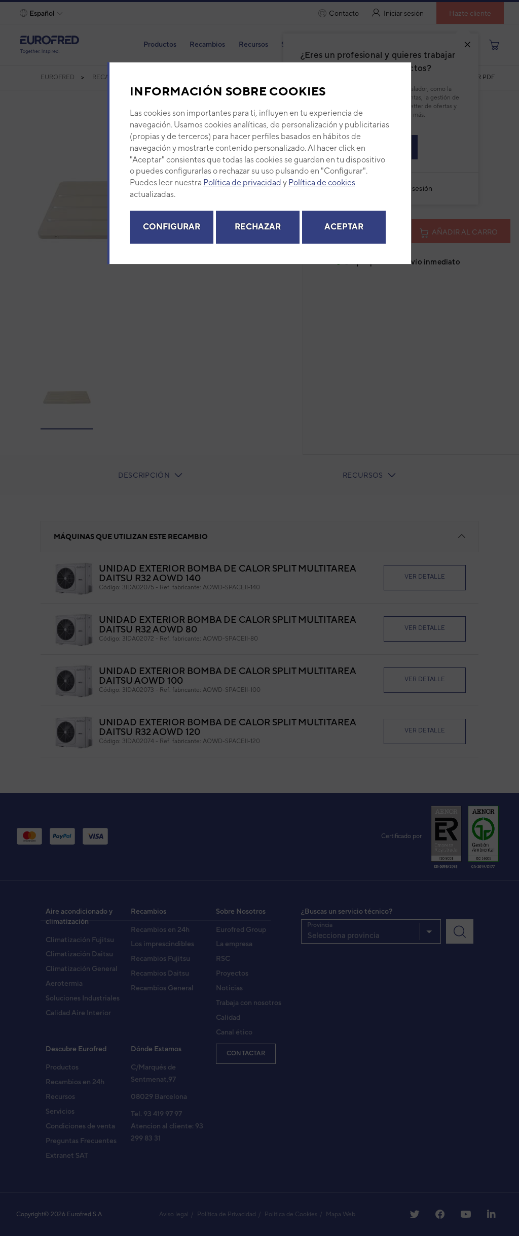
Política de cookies (321, 182)
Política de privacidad (242, 182)
